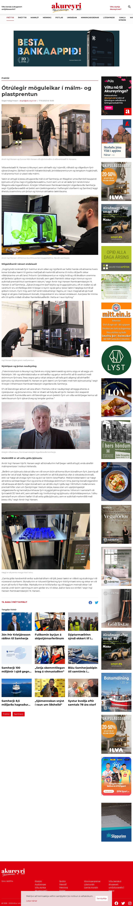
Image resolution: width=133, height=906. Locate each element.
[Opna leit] (129, 6)
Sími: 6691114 (7, 881)
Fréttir (6, 714)
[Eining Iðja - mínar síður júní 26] (116, 322)
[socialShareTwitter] (96, 603)
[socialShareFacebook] (90, 603)
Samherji (18, 714)
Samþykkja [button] (102, 898)
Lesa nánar (31, 901)
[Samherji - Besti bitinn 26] (116, 482)
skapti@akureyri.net (28, 101)
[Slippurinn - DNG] (116, 822)
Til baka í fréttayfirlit (14, 602)
